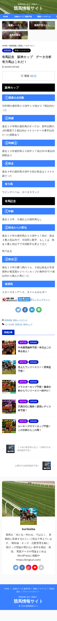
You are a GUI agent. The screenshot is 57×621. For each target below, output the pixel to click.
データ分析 (9, 324)
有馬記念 (18, 324)
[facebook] (25, 310)
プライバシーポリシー (31, 592)
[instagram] (28, 567)
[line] (39, 310)
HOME (5, 17)
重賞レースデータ (44, 17)
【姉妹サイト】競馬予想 (23, 17)
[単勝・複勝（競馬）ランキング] (9, 300)
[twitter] (18, 310)
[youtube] (35, 567)
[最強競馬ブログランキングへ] (40, 300)
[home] (41, 567)
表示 (33, 75)
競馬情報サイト (28, 8)
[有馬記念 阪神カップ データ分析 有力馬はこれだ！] (32, 310)
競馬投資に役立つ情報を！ (28, 597)
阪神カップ (27, 324)
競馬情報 (8, 320)
